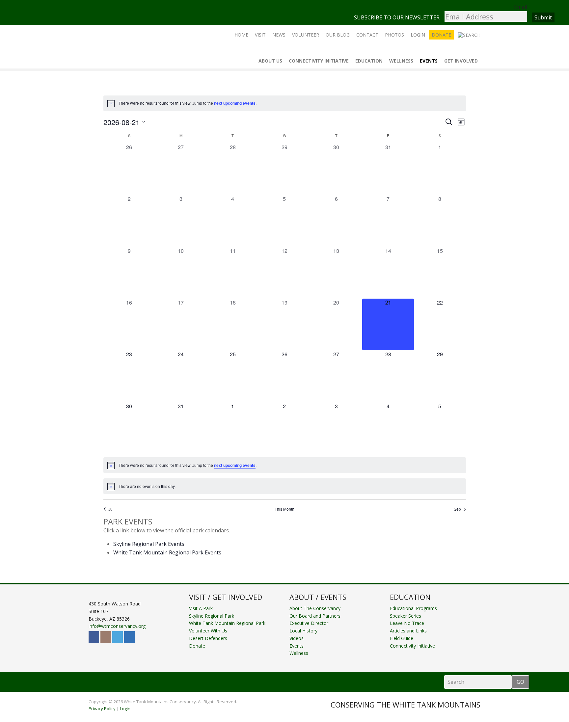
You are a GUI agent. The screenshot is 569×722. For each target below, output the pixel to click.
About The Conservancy (314, 608)
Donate (197, 646)
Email (520, 7)
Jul (111, 509)
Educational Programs (413, 608)
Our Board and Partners (314, 616)
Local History (303, 631)
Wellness (298, 653)
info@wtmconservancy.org (117, 626)
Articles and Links (408, 631)
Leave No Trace (407, 623)
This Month (284, 509)
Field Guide (401, 638)
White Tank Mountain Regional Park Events (167, 552)
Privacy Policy (102, 708)
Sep (457, 509)
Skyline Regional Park (211, 616)
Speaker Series (405, 616)
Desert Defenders (208, 638)
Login (125, 708)
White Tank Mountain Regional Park (227, 623)
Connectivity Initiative (412, 646)
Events (296, 646)
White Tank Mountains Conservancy (122, 46)
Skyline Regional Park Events (148, 544)
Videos (296, 638)
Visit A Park (201, 608)
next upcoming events (235, 103)
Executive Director (308, 623)
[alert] (284, 103)
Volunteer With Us (208, 631)
